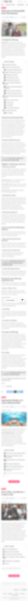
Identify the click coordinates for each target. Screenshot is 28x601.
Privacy (21, 302)
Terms (23, 302)
